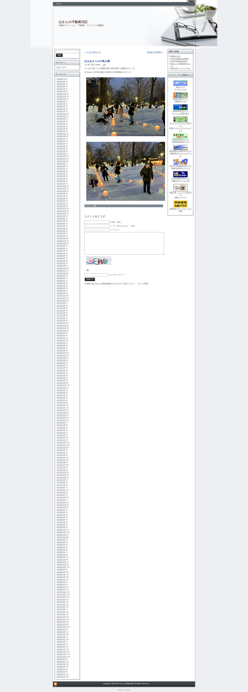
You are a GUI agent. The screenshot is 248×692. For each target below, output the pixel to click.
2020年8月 (61, 218)
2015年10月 (61, 360)
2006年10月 (61, 627)
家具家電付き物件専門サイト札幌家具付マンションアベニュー (180, 153)
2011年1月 (61, 500)
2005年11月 (61, 654)
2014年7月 (61, 395)
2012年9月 (61, 450)
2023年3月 (61, 149)
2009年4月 (61, 552)
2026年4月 (61, 84)
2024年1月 (61, 131)
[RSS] (55, 685)
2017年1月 (61, 323)
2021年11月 (61, 188)
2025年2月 (61, 109)
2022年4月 (61, 176)
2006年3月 (61, 644)
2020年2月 (61, 233)
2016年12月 (61, 326)
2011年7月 (61, 485)
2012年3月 (61, 465)
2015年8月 (61, 365)
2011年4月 (61, 492)
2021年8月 (61, 193)
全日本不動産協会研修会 (179, 59)
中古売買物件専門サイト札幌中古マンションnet (180, 179)
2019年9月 (61, 246)
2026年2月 (61, 89)
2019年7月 (61, 251)
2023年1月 (61, 154)
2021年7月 (61, 196)
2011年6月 (61, 487)
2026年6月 (61, 81)
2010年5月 (61, 520)
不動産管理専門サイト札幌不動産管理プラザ (180, 140)
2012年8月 (61, 453)
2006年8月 (61, 632)
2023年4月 (61, 146)
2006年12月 (61, 622)
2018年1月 (61, 293)
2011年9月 (61, 480)
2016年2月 (61, 350)
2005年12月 (61, 652)
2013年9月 (61, 420)
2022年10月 (61, 161)
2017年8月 (61, 306)
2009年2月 (61, 557)
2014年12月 (61, 383)
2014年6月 (61, 398)
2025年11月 (61, 96)
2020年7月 (61, 221)
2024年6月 (61, 124)
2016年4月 (61, 345)
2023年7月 (61, 139)
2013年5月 (61, 430)
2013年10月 (61, 418)
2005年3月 (61, 674)
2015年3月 (61, 375)
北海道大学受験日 (154, 52)
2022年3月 (61, 179)
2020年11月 (61, 211)
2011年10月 (61, 477)
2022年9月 (61, 164)
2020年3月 (61, 231)
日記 (58, 67)
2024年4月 (61, 126)
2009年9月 (61, 540)
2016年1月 (61, 353)
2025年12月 (61, 94)
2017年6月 (61, 311)
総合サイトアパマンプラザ (181, 88)
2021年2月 (61, 204)
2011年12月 (61, 472)
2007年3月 (61, 614)
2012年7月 (61, 455)
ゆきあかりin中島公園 (97, 61)
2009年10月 (61, 537)
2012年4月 (61, 462)
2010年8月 (61, 512)
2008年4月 (61, 582)
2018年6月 (61, 281)
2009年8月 (61, 542)
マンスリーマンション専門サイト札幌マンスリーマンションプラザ (180, 127)
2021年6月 (61, 198)
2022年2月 (61, 181)
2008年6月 (61, 577)
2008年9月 (61, 570)
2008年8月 (61, 572)
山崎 (104, 65)
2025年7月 (61, 104)
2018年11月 (61, 271)
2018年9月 (61, 276)
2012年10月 (61, 448)
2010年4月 (61, 522)
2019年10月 (61, 243)
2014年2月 (61, 408)
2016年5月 (61, 343)
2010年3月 (61, 525)
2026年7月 (61, 79)
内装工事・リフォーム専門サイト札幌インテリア (180, 194)
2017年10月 (61, 301)
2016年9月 (61, 333)
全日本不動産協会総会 (178, 61)
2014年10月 (61, 388)
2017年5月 (61, 313)
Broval (128, 690)
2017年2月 (61, 321)
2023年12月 (61, 134)
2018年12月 (61, 268)
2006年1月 (61, 649)
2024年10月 (61, 116)
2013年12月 (61, 413)
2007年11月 (61, 594)
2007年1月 (61, 619)
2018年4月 (61, 286)
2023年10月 (61, 136)
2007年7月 (61, 604)
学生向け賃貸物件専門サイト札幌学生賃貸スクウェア (180, 167)
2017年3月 (61, 318)
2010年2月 (61, 527)
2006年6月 (61, 637)
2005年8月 (61, 662)
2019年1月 (61, 266)
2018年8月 (61, 278)
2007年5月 (61, 609)
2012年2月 (61, 467)
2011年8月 (61, 482)
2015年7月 (61, 368)
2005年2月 (61, 677)
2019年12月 (61, 238)
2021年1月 (61, 206)
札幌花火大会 (175, 56)
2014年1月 (61, 410)
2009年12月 (61, 532)
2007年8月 (61, 602)
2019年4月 (61, 258)
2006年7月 (61, 634)
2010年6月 (61, 517)
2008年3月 (61, 584)
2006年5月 (61, 639)
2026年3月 (61, 86)
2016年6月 (61, 340)
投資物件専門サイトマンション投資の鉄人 (180, 112)
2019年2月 (61, 263)
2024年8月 (61, 119)
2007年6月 (61, 607)
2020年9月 (61, 216)
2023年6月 (61, 141)
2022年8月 (61, 166)
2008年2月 (61, 587)
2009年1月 (61, 560)
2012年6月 (61, 458)
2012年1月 (61, 470)
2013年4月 (61, 433)
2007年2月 (61, 617)
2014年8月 (61, 393)
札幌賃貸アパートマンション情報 (180, 210)
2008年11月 (61, 565)
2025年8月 (61, 101)
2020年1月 (61, 236)
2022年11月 (61, 159)
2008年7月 (61, 575)
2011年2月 (61, 497)
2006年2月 (61, 647)
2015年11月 (61, 358)
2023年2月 (61, 151)
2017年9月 (61, 303)
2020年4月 (61, 228)
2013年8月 (61, 423)
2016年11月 (61, 328)
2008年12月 (61, 562)
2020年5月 (61, 226)
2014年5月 (61, 400)
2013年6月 (61, 428)
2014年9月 (61, 390)
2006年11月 (61, 624)
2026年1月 (61, 91)
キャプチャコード (115, 275)
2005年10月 (61, 657)
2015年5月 (61, 373)
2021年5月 (61, 201)
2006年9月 (61, 629)
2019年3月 (61, 261)
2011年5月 (61, 490)
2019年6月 (61, 253)
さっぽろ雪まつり (93, 52)
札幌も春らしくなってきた (180, 68)
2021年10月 (61, 191)
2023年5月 (61, 144)
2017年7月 (61, 308)
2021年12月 (61, 186)
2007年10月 (61, 597)
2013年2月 (61, 438)
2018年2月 (61, 291)
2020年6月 (61, 223)
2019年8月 (61, 248)
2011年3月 (61, 495)
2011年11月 (61, 475)
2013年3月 (61, 435)
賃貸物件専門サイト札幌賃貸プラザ (180, 100)
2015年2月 (61, 378)
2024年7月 (61, 121)
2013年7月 (61, 425)
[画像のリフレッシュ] (87, 273)
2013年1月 (61, 440)
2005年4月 (61, 672)
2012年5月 (61, 460)
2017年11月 (61, 298)
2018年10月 (61, 273)
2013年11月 (61, 415)
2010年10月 (61, 507)
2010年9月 (61, 510)
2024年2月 (61, 129)
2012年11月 (61, 445)
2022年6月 (61, 171)
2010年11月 (61, 505)
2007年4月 (61, 612)
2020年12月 (61, 208)
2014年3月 (61, 405)
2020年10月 (61, 213)
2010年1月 (61, 530)
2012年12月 (61, 443)
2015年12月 (61, 355)
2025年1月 (61, 111)
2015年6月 (61, 370)
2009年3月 (61, 555)
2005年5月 (61, 669)
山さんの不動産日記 (73, 22)
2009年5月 (61, 550)
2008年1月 (61, 589)
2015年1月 (61, 380)
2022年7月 (61, 169)
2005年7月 (61, 664)
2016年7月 (61, 338)
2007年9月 (61, 599)
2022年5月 (61, 174)
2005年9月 (61, 659)
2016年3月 (61, 348)
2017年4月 (61, 315)
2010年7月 (61, 515)
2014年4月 (61, 403)
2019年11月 (61, 241)
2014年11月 (61, 385)
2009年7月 (61, 545)
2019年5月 (61, 256)
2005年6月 (61, 667)
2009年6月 (61, 547)
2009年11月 (61, 535)
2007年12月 (61, 592)
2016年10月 (61, 331)
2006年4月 (61, 642)
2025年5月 (61, 106)
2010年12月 (61, 502)
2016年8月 (61, 335)
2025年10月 (61, 99)
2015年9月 (61, 363)
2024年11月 (61, 114)
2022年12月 (61, 156)
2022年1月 (61, 184)
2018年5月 (61, 283)
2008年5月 (61, 580)
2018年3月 (61, 288)
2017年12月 (61, 296)
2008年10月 (61, 567)
